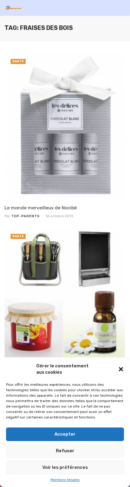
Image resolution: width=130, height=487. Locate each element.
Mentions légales (65, 480)
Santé (18, 61)
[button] (121, 369)
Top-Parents (25, 216)
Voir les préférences (65, 467)
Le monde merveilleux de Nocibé (41, 208)
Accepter (65, 434)
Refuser (65, 450)
